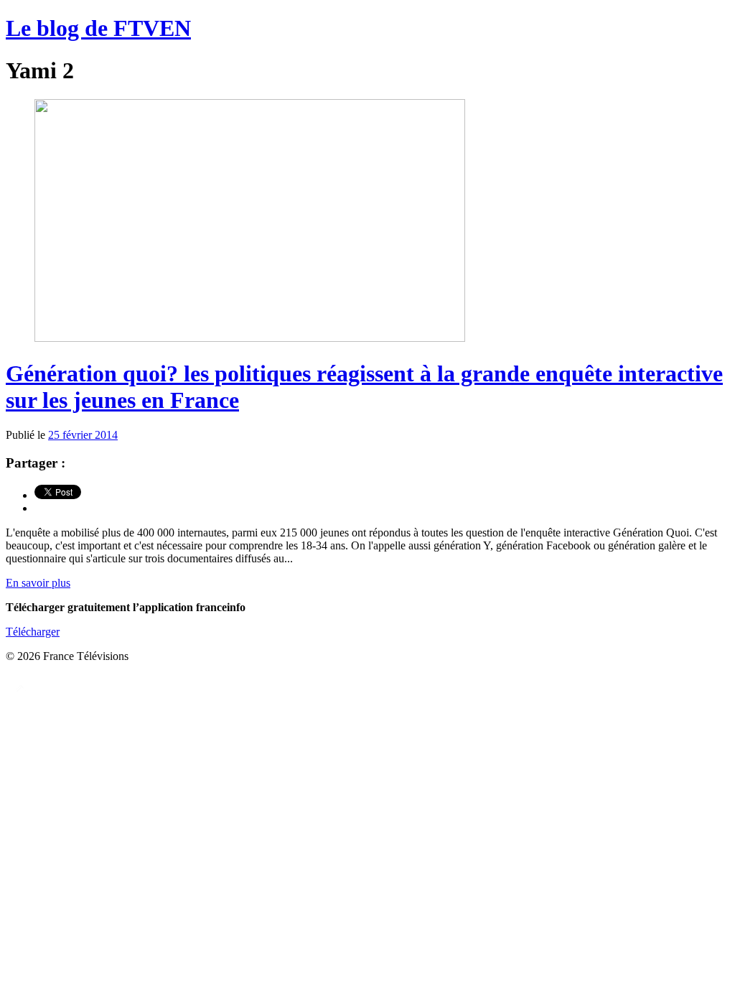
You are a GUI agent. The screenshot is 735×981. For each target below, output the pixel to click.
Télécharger (33, 632)
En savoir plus (38, 583)
